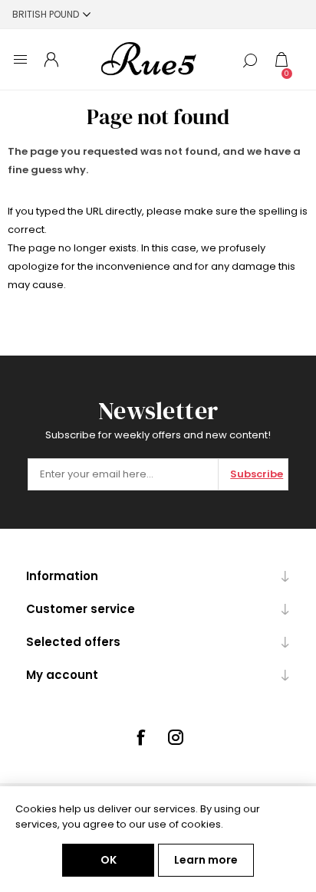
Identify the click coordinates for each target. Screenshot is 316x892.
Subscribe (256, 474)
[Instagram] (175, 737)
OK (108, 859)
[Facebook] (140, 737)
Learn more (206, 859)
